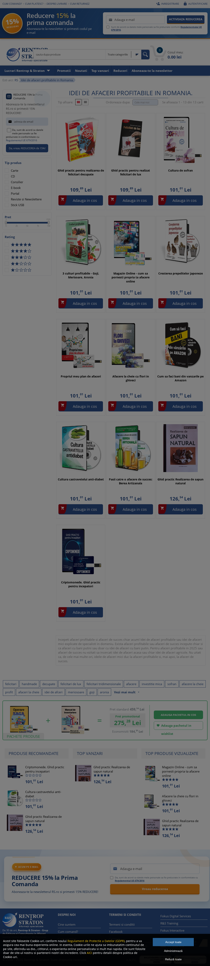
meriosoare (76, 692)
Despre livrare (57, 4)
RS (16, 80)
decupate (48, 684)
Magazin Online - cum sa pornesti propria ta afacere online (131, 277)
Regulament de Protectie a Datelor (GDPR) (96, 941)
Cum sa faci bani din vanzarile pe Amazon (180, 378)
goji (92, 692)
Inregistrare (167, 4)
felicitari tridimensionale (104, 684)
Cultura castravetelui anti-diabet (81, 479)
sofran (171, 684)
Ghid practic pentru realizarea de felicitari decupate (81, 172)
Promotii (64, 71)
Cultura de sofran (180, 170)
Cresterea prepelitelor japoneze (180, 273)
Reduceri (120, 71)
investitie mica (152, 684)
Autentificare (195, 4)
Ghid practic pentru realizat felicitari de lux (130, 172)
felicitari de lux (70, 684)
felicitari (10, 684)
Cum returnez (79, 4)
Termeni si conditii (122, 924)
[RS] (27, 55)
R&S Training (169, 923)
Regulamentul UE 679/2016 (21, 140)
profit (9, 692)
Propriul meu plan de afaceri (81, 376)
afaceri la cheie (28, 692)
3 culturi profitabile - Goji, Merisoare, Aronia (81, 275)
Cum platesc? (34, 4)
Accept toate (173, 942)
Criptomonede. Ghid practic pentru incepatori (80, 584)
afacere (131, 684)
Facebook (116, 932)
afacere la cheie (192, 684)
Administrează (173, 950)
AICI (89, 953)
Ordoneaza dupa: (118, 102)
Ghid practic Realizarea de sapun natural (180, 481)
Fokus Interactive (172, 930)
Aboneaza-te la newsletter (152, 71)
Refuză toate (173, 959)
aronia (104, 692)
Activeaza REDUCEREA (185, 19)
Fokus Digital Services (175, 916)
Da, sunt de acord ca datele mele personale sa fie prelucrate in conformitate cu (24, 135)
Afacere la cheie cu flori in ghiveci (130, 378)
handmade (29, 684)
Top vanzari (100, 71)
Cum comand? (12, 4)
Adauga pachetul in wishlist (173, 726)
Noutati (81, 71)
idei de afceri (54, 692)
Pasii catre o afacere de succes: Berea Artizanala (130, 481)
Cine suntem (66, 924)
